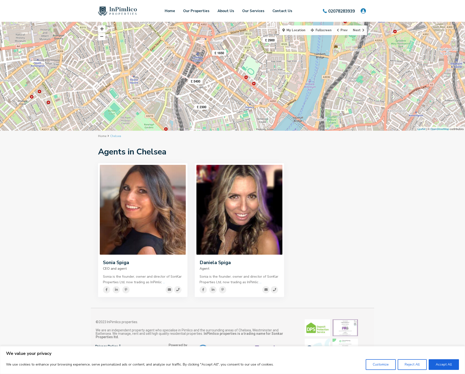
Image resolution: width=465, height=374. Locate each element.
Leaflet (422, 129)
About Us (225, 10)
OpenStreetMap (439, 129)
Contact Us (282, 10)
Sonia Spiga (116, 262)
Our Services (253, 10)
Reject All (412, 364)
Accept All (444, 364)
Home (170, 10)
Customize (381, 364)
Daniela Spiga (215, 262)
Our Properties (196, 10)
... (164, 282)
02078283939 (341, 11)
